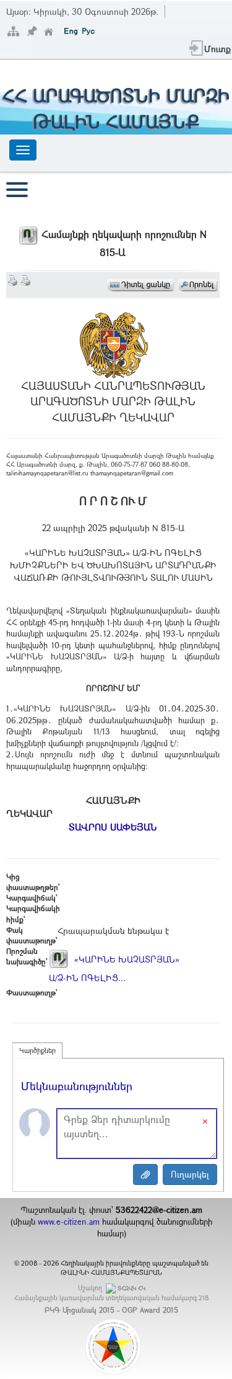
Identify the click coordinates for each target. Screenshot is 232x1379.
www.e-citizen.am (69, 1221)
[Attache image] (145, 1174)
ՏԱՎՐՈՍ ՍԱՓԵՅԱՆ (113, 827)
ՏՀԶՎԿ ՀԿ (131, 1288)
